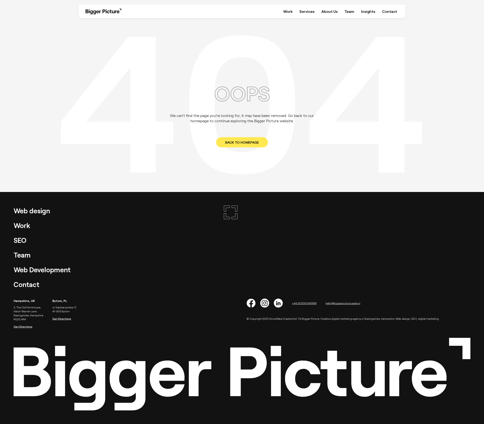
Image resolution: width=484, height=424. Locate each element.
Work (288, 11)
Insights (368, 11)
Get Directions (23, 326)
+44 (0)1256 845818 (304, 303)
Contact (389, 11)
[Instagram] (264, 303)
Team (349, 11)
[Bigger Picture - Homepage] (230, 247)
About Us (329, 11)
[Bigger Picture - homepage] (103, 11)
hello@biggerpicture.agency (343, 303)
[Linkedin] (278, 303)
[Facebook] (251, 303)
